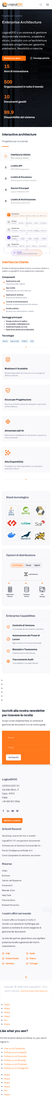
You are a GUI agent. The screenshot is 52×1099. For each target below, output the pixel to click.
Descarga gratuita (41, 58)
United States (12, 958)
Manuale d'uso (8, 890)
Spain (32, 953)
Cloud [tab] (28, 565)
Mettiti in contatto (12, 820)
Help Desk (6, 895)
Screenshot (7, 885)
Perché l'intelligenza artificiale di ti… (18, 850)
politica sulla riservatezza (34, 991)
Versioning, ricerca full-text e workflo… (19, 836)
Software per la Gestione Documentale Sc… (22, 845)
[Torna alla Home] (12, 4)
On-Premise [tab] (17, 565)
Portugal (33, 963)
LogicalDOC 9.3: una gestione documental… (22, 841)
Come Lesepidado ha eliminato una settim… (22, 855)
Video (4, 871)
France (33, 958)
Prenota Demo (8, 900)
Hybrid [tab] (37, 565)
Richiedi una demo (12, 58)
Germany (10, 963)
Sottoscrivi (13, 757)
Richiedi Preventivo (10, 905)
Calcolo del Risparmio (11, 880)
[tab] (17, 156)
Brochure (6, 875)
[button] (40, 4)
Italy (8, 953)
